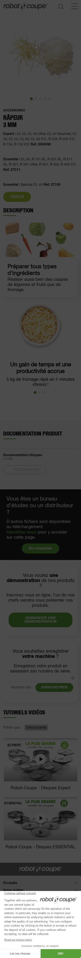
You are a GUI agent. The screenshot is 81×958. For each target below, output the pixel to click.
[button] (31, 98)
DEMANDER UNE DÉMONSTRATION (40, 620)
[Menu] (74, 6)
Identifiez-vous (21, 532)
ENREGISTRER (54, 687)
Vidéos (17, 197)
